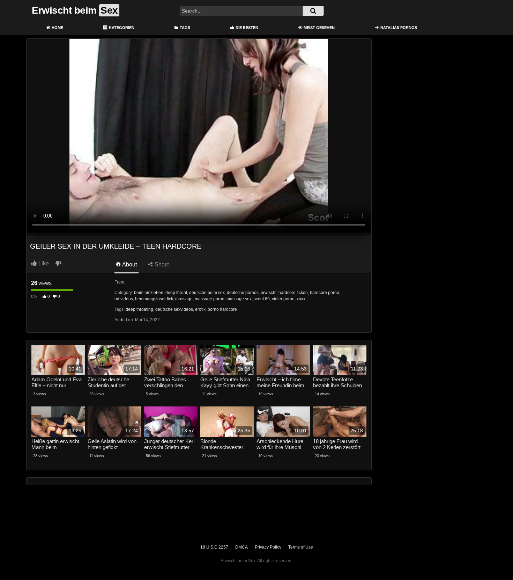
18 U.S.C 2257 (214, 547)
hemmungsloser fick (154, 298)
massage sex (239, 298)
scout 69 (262, 298)
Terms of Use (300, 547)
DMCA (241, 547)
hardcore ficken (293, 292)
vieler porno (283, 298)
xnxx (301, 298)
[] (313, 11)
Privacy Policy (268, 547)
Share (161, 264)
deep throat (176, 292)
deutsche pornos (243, 292)
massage (184, 298)
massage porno (209, 298)
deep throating (139, 309)
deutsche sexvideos (174, 309)
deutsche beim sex (207, 292)
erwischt (268, 292)
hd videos (123, 298)
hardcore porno (324, 292)
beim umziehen (148, 292)
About (129, 264)
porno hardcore (222, 309)
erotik (200, 309)
